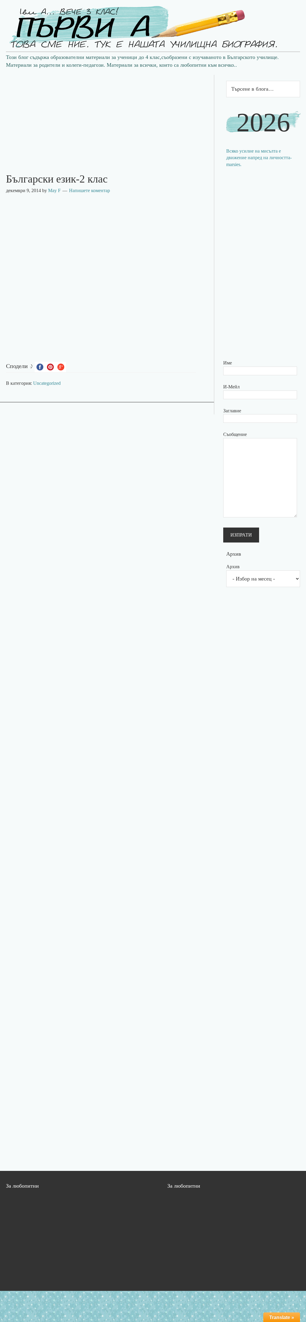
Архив (233, 566)
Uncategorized (47, 383)
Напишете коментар (89, 190)
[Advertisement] (107, 117)
